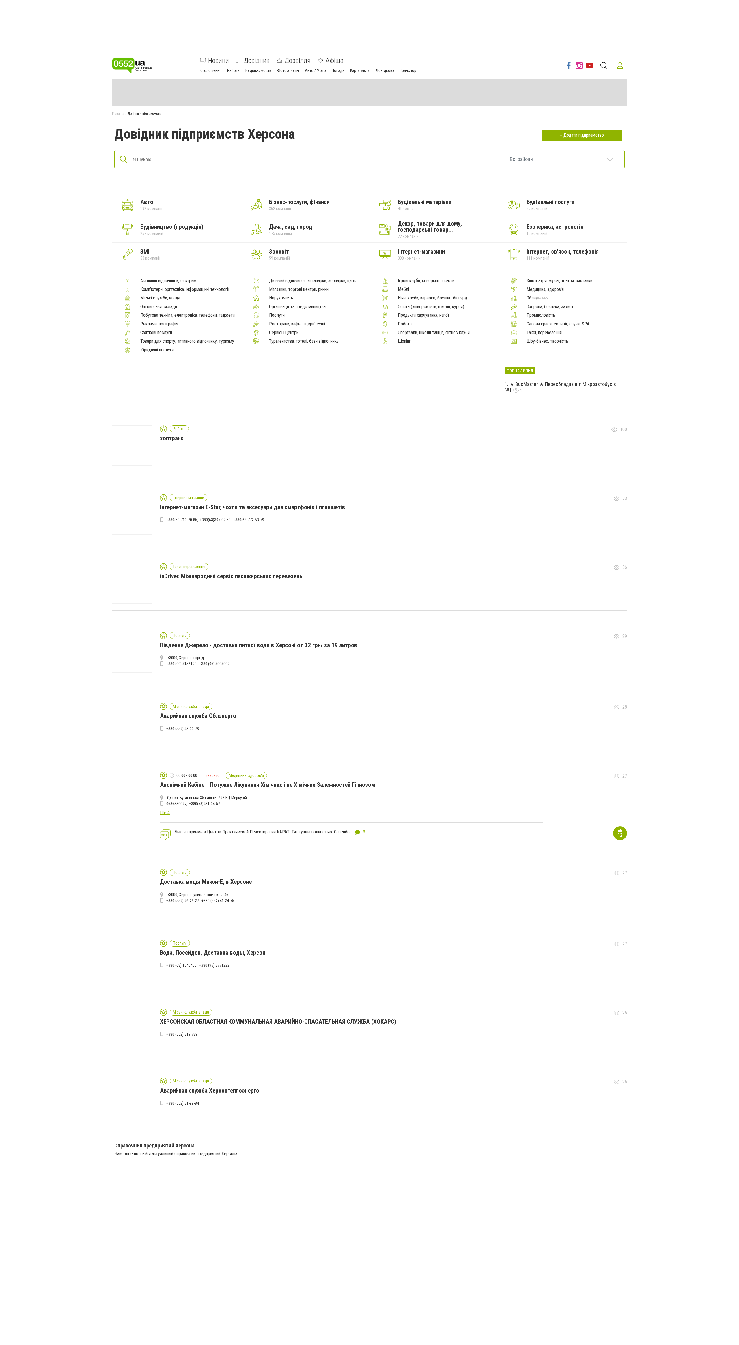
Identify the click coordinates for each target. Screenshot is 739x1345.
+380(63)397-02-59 (215, 520)
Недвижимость (258, 70)
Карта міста (360, 70)
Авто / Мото (315, 70)
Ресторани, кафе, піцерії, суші (297, 324)
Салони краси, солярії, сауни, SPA (558, 324)
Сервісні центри (283, 332)
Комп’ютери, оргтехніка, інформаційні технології (184, 289)
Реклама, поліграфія (159, 324)
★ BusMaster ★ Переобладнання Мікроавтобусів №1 (560, 387)
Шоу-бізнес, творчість (547, 341)
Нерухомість (281, 298)
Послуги (277, 315)
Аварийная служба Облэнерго (198, 715)
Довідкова (385, 70)
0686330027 (176, 803)
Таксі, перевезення (544, 332)
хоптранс (172, 438)
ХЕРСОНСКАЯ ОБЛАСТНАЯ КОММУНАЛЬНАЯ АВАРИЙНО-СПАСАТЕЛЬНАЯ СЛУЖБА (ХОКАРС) (278, 1021)
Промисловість (541, 315)
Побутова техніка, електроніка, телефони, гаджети (187, 315)
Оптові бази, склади (158, 306)
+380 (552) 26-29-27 (182, 900)
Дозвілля (298, 60)
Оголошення (210, 70)
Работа (233, 70)
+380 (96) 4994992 (214, 664)
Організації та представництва (297, 306)
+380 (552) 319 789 (181, 1034)
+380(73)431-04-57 (204, 803)
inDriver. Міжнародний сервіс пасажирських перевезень (231, 576)
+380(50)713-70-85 (181, 520)
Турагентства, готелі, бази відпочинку (304, 341)
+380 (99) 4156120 (181, 664)
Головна (118, 114)
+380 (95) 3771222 (214, 965)
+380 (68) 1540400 (181, 965)
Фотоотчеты (288, 70)
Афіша (335, 60)
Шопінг (404, 341)
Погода (338, 70)
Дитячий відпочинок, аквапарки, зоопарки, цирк (312, 280)
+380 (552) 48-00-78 (182, 728)
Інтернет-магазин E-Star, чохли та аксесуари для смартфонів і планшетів (252, 507)
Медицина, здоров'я (545, 289)
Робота (405, 324)
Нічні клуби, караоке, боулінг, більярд (432, 298)
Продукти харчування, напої (423, 315)
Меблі (403, 289)
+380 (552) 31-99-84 (182, 1103)
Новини (218, 60)
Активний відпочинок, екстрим (168, 280)
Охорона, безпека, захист (550, 306)
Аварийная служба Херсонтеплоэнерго (209, 1090)
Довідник (257, 60)
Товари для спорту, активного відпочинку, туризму (187, 341)
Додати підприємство (583, 135)
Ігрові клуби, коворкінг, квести (426, 280)
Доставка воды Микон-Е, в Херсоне (206, 881)
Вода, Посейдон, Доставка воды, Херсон (212, 952)
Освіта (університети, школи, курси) (431, 306)
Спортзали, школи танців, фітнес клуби (434, 332)
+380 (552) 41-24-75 (217, 900)
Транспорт (409, 70)
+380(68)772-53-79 (248, 520)
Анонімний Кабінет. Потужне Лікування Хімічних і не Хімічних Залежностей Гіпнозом (267, 784)
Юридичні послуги (157, 350)
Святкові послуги (156, 332)
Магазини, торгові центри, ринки (299, 289)
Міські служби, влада (160, 298)
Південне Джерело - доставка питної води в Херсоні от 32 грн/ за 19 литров (258, 645)
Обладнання (537, 298)
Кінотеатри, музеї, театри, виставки (559, 280)
